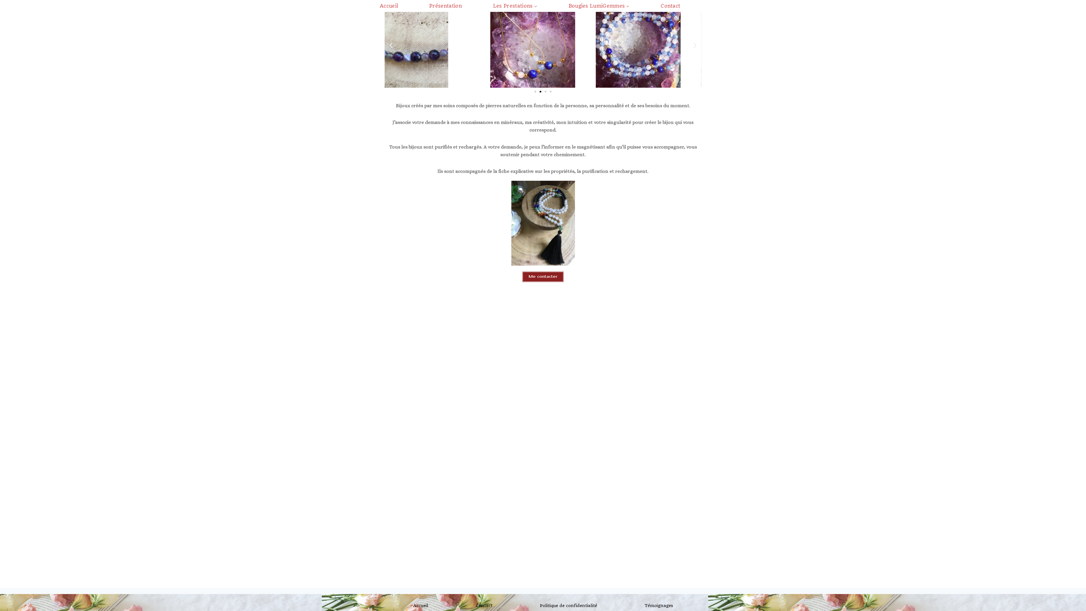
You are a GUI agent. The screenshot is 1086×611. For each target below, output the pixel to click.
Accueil (389, 6)
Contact (670, 6)
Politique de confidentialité (568, 605)
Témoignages (659, 605)
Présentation (445, 6)
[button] (391, 45)
